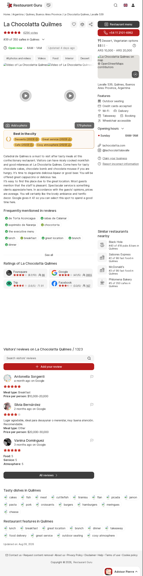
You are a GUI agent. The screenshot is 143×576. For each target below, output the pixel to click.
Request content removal (38, 555)
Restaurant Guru (82, 562)
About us (60, 555)
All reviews (46, 475)
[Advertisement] (48, 317)
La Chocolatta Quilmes (32, 24)
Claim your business (115, 158)
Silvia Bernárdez (27, 405)
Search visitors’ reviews (21, 358)
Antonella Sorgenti (29, 376)
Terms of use (112, 555)
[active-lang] (125, 5)
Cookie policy (130, 555)
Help (100, 555)
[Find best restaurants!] (24, 5)
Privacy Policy (75, 555)
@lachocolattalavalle (116, 150)
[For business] (48, 5)
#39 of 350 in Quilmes (21, 39)
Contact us (15, 555)
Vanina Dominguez (29, 440)
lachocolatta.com (114, 145)
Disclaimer (90, 555)
